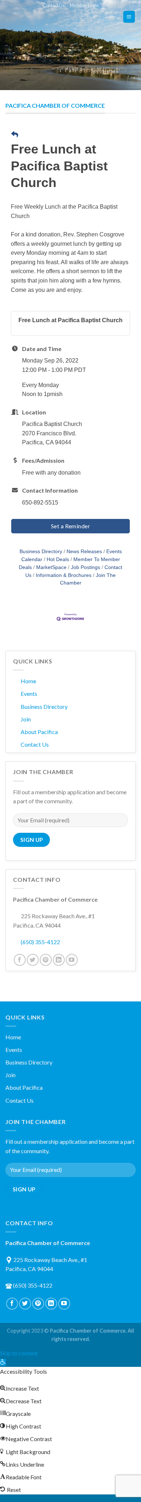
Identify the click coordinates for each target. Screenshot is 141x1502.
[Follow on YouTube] (72, 960)
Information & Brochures (63, 575)
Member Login (84, 5)
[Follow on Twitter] (33, 960)
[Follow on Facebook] (20, 960)
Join (26, 719)
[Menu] (129, 17)
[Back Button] (14, 135)
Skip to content (19, 1353)
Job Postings (85, 567)
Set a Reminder (70, 526)
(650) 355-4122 (40, 941)
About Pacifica (39, 731)
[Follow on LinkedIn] (59, 960)
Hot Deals (58, 559)
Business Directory (41, 551)
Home (28, 680)
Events (29, 693)
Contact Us (54, 5)
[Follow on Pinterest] (46, 960)
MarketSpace (51, 567)
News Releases (84, 551)
